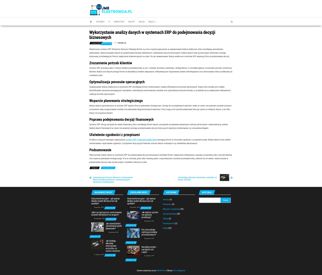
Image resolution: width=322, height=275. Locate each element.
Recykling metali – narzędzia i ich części (149, 249)
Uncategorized (168, 223)
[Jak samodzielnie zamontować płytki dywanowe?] (97, 227)
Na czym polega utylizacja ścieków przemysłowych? (149, 232)
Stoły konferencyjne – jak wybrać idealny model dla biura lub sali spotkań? (105, 201)
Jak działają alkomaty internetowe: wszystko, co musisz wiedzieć (197, 178)
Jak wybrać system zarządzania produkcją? (150, 215)
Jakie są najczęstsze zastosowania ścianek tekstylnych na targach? (106, 213)
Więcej (151, 22)
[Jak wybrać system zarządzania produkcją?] (133, 215)
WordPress (161, 270)
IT (109, 22)
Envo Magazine (179, 270)
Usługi (142, 22)
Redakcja (122, 43)
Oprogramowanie (108, 168)
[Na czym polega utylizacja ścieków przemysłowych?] (133, 233)
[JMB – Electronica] (90, 22)
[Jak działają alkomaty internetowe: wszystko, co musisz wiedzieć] (97, 244)
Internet (100, 22)
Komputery (119, 22)
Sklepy (131, 22)
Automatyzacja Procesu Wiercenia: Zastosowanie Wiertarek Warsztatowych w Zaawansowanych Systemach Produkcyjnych (113, 179)
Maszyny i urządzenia (171, 209)
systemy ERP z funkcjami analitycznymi (141, 140)
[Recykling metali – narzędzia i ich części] (133, 250)
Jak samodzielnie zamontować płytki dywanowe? (114, 226)
